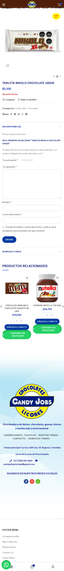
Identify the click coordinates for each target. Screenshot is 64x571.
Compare (10, 100)
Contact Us (8, 552)
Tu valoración (9, 166)
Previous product (53, 76)
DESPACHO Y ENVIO (39, 438)
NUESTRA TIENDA (48, 435)
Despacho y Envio (11, 251)
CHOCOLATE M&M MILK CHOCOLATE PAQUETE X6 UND (17, 308)
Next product (60, 76)
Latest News (8, 557)
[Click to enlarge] (8, 65)
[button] (17, 327)
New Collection (9, 541)
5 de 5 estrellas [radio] (32, 160)
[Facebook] (11, 114)
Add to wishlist (29, 100)
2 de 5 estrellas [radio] (25, 160)
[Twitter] (15, 114)
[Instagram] (32, 481)
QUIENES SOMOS (13, 435)
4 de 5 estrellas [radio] (29, 160)
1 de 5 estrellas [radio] (22, 160)
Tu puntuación (10, 159)
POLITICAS (30, 435)
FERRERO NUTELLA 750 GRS (47, 305)
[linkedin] (19, 114)
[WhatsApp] (22, 114)
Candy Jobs (20, 108)
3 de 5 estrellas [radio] (27, 160)
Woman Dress (9, 547)
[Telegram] (26, 114)
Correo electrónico (12, 214)
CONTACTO (19, 438)
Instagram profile (10, 536)
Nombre (7, 201)
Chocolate (33, 108)
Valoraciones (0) (11, 126)
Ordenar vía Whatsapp (18, 334)
